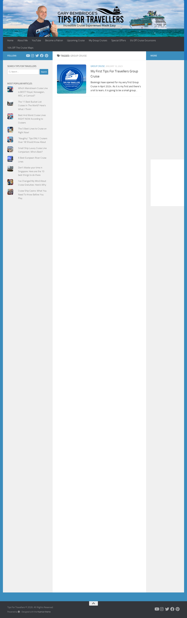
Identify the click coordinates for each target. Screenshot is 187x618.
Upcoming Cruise (76, 40)
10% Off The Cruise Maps (20, 47)
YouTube (36, 40)
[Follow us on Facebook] (42, 55)
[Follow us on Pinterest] (46, 55)
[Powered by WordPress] (19, 612)
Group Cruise (98, 66)
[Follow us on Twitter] (37, 55)
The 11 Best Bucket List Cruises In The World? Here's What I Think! (32, 105)
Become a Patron (54, 40)
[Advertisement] (27, 260)
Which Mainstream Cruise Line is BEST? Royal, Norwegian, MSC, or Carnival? (33, 92)
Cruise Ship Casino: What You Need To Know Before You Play (32, 194)
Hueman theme (44, 612)
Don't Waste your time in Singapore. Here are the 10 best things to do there (31, 171)
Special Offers (118, 40)
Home (10, 40)
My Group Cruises (98, 40)
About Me (23, 40)
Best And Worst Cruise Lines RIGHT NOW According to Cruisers (32, 119)
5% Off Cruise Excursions (143, 40)
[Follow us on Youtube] (28, 55)
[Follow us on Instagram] (32, 55)
